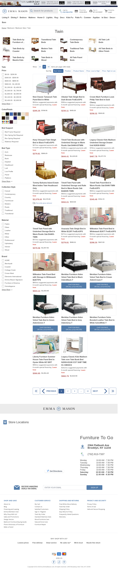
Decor (62, 18)
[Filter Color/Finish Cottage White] (23, 114)
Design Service (9, 519)
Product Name (78, 71)
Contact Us (38, 507)
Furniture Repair (40, 524)
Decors (113, 18)
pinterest (64, 562)
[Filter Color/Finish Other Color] (7, 122)
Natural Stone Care (41, 522)
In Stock (105, 18)
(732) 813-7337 (96, 454)
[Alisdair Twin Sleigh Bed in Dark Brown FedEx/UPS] (74, 84)
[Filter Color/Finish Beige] (3, 114)
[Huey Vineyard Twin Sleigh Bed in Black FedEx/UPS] (46, 127)
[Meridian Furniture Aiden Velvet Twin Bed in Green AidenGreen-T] (46, 305)
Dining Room (15, 18)
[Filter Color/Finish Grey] (11, 118)
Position (68, 71)
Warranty (62, 517)
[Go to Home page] (15, 11)
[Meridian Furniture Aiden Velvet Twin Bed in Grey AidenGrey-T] (74, 305)
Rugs (56, 18)
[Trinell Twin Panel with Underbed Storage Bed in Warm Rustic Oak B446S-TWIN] (46, 216)
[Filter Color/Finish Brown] (15, 114)
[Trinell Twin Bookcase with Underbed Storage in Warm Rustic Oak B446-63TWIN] (74, 127)
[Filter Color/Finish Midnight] (15, 118)
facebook (54, 562)
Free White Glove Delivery (68, 504)
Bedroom (24, 18)
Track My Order (40, 514)
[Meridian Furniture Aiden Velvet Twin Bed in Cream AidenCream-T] (103, 262)
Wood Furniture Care (42, 519)
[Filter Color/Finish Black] (7, 114)
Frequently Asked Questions (69, 514)
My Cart (37, 504)
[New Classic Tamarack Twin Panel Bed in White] (46, 84)
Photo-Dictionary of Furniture (14, 524)
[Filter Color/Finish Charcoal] (19, 114)
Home (4, 28)
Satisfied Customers (41, 509)
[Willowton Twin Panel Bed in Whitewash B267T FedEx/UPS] (103, 216)
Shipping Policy (64, 509)
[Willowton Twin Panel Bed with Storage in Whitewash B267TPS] (46, 262)
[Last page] (112, 391)
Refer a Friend (8, 527)
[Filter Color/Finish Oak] (23, 118)
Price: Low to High (93, 71)
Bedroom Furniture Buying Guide (15, 522)
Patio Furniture (79, 18)
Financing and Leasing (11, 509)
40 (49, 67)
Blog (5, 507)
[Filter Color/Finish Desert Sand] (27, 114)
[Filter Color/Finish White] (15, 122)
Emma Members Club (11, 512)
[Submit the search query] (31, 10)
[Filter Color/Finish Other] (3, 122)
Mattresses (32, 18)
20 (44, 67)
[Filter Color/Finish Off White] (27, 118)
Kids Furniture (70, 18)
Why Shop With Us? (10, 514)
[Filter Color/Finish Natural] (19, 118)
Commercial (88, 18)
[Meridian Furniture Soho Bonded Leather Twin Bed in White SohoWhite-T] (103, 305)
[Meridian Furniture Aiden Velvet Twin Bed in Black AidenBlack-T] (74, 262)
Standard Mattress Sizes (43, 517)
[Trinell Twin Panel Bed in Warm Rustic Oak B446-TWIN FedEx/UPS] (103, 170)
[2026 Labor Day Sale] (59, 3)
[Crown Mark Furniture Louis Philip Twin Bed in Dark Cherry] (103, 84)
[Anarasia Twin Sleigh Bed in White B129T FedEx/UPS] (74, 216)
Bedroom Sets (21, 28)
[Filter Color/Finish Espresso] (3, 118)
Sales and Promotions (11, 517)
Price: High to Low (108, 71)
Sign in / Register (40, 512)
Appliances (97, 18)
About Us (7, 504)
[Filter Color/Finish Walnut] (11, 122)
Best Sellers (58, 71)
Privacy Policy (91, 504)
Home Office (41, 18)
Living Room (6, 18)
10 (40, 67)
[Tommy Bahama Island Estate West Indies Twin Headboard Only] (46, 170)
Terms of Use (91, 507)
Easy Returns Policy (65, 512)
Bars (4, 22)
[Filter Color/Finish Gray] (7, 118)
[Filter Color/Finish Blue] (11, 114)
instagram (59, 562)
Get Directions (56, 471)
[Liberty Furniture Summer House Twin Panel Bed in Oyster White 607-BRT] (46, 344)
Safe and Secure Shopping (96, 509)
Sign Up (94, 487)
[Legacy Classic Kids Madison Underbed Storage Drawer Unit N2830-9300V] (103, 127)
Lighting (49, 18)
